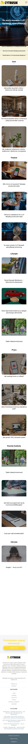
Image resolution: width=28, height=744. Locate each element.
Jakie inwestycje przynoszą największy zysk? (14, 408)
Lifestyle (14, 254)
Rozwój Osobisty (14, 446)
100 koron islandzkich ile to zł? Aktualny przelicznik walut (14, 46)
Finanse (14, 158)
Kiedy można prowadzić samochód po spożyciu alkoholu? (14, 721)
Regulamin (14, 741)
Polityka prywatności (14, 735)
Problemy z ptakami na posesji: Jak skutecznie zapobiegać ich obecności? (14, 713)
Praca (14, 350)
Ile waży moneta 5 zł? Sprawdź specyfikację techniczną (14, 22)
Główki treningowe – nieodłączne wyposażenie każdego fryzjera (14, 728)
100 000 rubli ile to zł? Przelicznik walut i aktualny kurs (14, 55)
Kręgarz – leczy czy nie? (14, 567)
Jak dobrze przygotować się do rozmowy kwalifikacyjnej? (14, 504)
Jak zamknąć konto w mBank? (14, 376)
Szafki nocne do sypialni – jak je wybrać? (14, 724)
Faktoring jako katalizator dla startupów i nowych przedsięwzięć (14, 717)
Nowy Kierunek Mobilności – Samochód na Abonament (14, 281)
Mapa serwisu (14, 738)
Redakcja (14, 684)
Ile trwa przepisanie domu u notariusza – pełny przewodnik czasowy (14, 119)
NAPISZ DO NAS (14, 647)
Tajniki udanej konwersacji (14, 341)
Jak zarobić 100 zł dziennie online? (14, 437)
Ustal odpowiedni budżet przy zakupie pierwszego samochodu (14, 312)
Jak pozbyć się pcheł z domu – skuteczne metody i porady (14, 89)
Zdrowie (14, 542)
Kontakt (14, 686)
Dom (14, 62)
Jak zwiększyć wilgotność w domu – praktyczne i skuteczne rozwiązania (14, 150)
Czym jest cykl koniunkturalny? (14, 533)
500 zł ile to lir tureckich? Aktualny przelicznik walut (14, 50)
